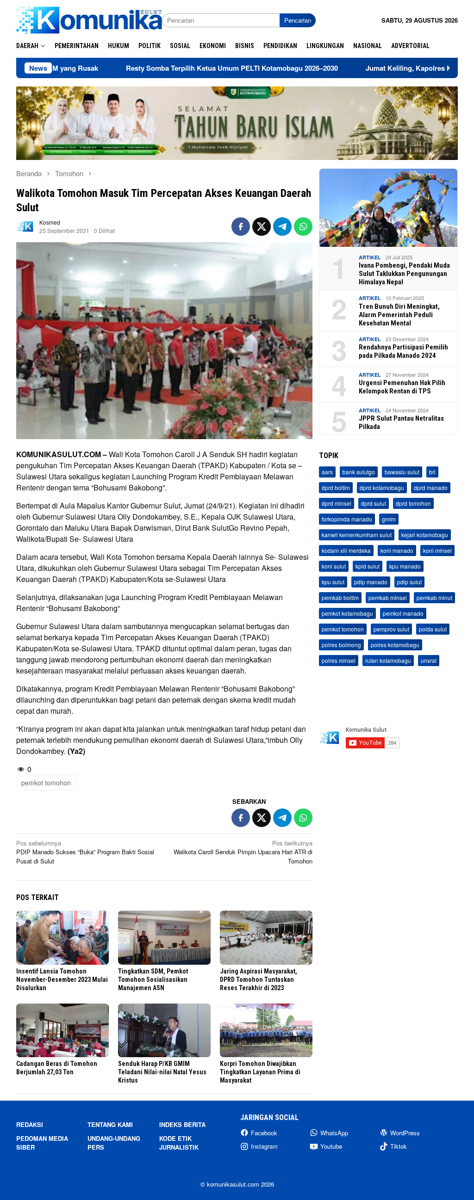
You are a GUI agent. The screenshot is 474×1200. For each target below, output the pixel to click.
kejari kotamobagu (424, 535)
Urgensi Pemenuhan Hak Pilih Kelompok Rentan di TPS (402, 387)
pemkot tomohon (46, 782)
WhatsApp (334, 1132)
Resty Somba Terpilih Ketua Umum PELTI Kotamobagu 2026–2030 (190, 68)
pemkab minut (434, 597)
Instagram (264, 1146)
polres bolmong (341, 645)
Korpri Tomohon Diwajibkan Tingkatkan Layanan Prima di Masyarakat (260, 1072)
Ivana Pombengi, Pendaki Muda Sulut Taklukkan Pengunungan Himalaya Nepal (404, 273)
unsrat (429, 660)
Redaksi (29, 1124)
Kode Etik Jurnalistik (179, 1143)
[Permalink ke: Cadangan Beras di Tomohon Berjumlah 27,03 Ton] (62, 1031)
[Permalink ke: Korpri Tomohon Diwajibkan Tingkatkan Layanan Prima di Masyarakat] (266, 1031)
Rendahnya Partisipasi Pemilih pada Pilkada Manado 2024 (403, 351)
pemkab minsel (387, 597)
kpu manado (405, 566)
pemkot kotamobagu (347, 613)
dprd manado (431, 487)
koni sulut (334, 566)
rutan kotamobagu (388, 660)
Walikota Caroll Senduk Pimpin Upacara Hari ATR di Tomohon (243, 852)
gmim (389, 519)
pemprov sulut (391, 629)
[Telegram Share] (282, 226)
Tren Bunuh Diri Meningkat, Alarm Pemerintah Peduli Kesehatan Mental (399, 314)
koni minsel (437, 550)
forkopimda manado (347, 519)
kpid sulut (368, 566)
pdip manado (370, 582)
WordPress (405, 1132)
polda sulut (433, 629)
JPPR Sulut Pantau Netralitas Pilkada (401, 422)
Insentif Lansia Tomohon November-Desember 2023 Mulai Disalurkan (62, 979)
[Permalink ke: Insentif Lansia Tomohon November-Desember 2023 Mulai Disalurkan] (62, 938)
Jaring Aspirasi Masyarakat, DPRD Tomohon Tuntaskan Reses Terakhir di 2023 (258, 979)
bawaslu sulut (402, 472)
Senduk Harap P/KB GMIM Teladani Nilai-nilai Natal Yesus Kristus (162, 1072)
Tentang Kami (110, 1124)
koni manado (396, 550)
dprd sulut (373, 503)
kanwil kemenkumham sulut (357, 535)
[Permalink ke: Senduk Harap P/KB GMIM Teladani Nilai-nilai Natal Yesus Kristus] (164, 1031)
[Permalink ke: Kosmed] (25, 225)
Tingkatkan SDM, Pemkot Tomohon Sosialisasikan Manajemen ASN (153, 979)
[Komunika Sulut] (89, 19)
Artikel (370, 257)
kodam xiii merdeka (346, 550)
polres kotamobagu (395, 645)
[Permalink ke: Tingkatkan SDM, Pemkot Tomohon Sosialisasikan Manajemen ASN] (164, 938)
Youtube (331, 1146)
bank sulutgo (359, 472)
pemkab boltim (340, 597)
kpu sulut (333, 582)
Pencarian (297, 20)
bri (432, 472)
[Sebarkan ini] (240, 226)
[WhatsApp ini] (303, 226)
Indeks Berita (182, 1124)
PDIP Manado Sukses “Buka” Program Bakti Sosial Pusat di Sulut (85, 852)
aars (327, 472)
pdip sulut (409, 582)
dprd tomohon (413, 503)
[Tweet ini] (261, 226)
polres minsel (339, 660)
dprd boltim (336, 487)
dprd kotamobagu (382, 487)
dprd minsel (336, 503)
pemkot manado (403, 613)
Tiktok (398, 1146)
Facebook (264, 1132)
